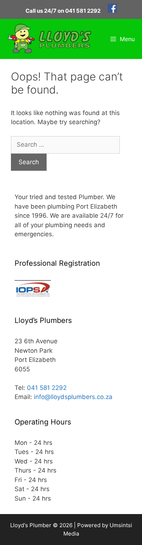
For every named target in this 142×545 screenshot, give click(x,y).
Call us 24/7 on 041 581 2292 (62, 10)
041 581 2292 (47, 387)
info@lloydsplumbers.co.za (73, 396)
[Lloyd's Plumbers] (49, 39)
